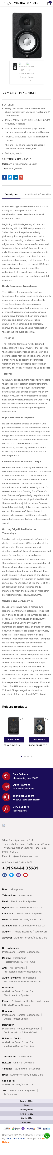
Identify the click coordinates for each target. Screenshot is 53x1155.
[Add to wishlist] (21, 718)
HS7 (11, 168)
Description (11, 194)
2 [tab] (25, 756)
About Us (26, 1122)
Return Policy (26, 1114)
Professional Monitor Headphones (20, 952)
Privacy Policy (26, 1109)
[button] (45, 3)
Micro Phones (17, 967)
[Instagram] (18, 875)
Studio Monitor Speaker (25, 164)
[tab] (12, 195)
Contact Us (26, 1118)
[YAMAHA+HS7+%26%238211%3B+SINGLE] (10, 177)
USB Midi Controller (24, 1062)
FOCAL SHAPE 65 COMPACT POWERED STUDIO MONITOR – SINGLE (39, 745)
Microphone (16, 889)
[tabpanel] (13, 733)
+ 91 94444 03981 (20, 868)
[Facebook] (4, 875)
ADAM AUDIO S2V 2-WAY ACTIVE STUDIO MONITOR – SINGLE (14, 745)
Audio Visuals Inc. (16, 1138)
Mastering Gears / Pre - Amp (19, 961)
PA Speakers (10, 1094)
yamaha (18, 168)
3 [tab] (28, 756)
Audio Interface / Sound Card (26, 919)
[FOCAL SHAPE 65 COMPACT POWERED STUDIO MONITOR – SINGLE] (39, 725)
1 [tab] (21, 756)
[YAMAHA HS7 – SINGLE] (4, 177)
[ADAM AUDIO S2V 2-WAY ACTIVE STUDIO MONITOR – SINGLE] (14, 725)
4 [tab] (31, 756)
